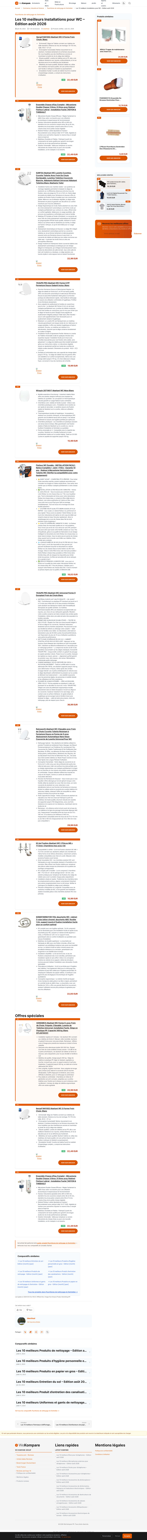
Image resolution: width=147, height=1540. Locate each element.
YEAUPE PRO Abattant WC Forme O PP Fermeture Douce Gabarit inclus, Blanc (53, 284)
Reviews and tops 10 (23, 1471)
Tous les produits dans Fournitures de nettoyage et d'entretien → (53, 1292)
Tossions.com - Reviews (25, 1455)
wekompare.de (72, 1531)
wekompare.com (81, 1531)
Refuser (117, 1536)
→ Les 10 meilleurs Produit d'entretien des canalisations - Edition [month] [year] (62, 1274)
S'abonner (138, 234)
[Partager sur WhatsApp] (36, 1332)
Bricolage (72, 3)
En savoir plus (66, 1537)
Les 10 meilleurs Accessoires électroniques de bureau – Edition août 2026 (73, 1514)
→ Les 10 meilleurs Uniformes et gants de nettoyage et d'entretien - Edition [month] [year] (31, 1284)
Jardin (94, 3)
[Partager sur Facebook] (30, 1332)
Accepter (127, 1536)
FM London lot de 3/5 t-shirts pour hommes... (116, 182)
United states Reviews (24, 1459)
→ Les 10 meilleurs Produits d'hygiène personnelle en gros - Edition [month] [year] (61, 1263)
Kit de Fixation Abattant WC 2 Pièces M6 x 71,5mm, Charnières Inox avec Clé (54, 844)
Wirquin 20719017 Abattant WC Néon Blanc (55, 390)
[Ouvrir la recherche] (129, 3)
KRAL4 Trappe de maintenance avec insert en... (112, 50)
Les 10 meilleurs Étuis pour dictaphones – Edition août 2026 (73, 1456)
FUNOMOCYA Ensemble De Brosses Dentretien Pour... (110, 99)
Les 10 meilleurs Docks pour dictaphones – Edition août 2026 (71, 1468)
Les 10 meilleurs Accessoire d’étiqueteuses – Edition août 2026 (72, 1508)
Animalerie (36, 3)
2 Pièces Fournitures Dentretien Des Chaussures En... (112, 148)
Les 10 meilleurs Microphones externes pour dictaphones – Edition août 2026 (72, 1462)
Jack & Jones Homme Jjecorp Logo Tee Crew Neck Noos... (116, 205)
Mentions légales (22, 1477)
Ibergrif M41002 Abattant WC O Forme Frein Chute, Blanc (55, 38)
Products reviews (22, 1481)
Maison (83, 3)
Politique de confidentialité (26, 1473)
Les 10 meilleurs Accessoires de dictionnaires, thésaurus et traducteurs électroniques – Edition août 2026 (73, 1488)
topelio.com (90, 1531)
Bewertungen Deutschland (26, 1463)
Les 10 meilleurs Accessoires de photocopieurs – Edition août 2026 (73, 1481)
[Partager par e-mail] (42, 1332)
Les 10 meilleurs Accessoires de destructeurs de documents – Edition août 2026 (73, 1496)
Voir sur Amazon (68, 91)
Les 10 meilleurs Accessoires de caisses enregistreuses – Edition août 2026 (70, 1502)
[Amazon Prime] (57, 85)
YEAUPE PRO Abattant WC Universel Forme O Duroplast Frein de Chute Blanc (56, 594)
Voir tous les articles (33, 1322)
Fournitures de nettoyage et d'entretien (30, 15)
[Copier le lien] (47, 1332)
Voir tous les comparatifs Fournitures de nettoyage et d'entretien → (37, 1411)
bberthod (46, 29)
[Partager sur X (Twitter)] (25, 1332)
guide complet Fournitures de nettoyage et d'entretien (56, 1243)
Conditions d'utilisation (102, 1454)
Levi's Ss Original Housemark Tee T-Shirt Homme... (117, 194)
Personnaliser (106, 1536)
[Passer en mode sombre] (124, 3)
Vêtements (116, 3)
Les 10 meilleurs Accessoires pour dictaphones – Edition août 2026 (73, 1475)
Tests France (21, 1467)
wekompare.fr (63, 1531)
